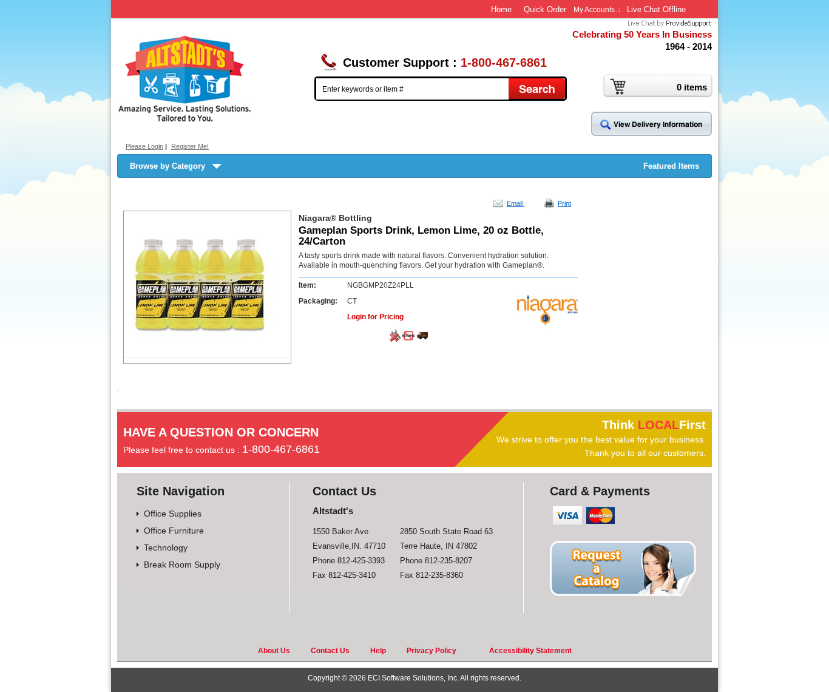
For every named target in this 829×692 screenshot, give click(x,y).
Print (564, 203)
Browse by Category (167, 166)
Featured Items (671, 166)
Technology (166, 547)
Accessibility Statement (530, 650)
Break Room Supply (182, 564)
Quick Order (545, 9)
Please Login (144, 146)
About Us (274, 650)
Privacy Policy (431, 650)
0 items (692, 87)
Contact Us (330, 650)
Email (515, 203)
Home (501, 9)
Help (378, 650)
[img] (185, 79)
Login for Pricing (375, 317)
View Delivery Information (651, 124)
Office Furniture (174, 530)
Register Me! (190, 146)
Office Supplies (172, 513)
